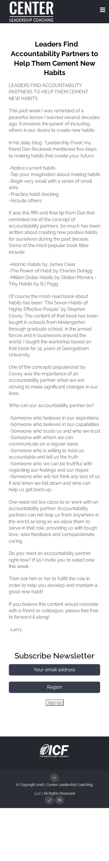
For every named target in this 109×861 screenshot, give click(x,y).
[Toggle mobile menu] (103, 10)
